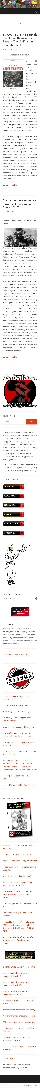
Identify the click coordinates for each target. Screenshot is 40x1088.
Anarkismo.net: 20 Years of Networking (19, 1010)
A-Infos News (11, 1059)
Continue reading (11, 185)
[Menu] (6, 11)
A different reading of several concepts (19, 1016)
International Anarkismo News (20, 967)
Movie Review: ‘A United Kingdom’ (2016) (19, 876)
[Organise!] (14, 507)
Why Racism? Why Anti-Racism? (16, 705)
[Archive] (14, 535)
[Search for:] (20, 421)
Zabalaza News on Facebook (16, 654)
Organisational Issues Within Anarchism (19, 727)
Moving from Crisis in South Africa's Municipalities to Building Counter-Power (18, 940)
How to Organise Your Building (16, 711)
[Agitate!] (14, 489)
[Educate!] (14, 498)
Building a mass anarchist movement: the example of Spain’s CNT (20, 204)
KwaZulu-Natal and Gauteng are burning (20, 861)
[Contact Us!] (14, 526)
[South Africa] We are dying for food (18, 854)
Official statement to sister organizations (20, 1022)
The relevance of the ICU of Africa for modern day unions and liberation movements (18, 894)
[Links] (14, 516)
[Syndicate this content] (3, 697)
